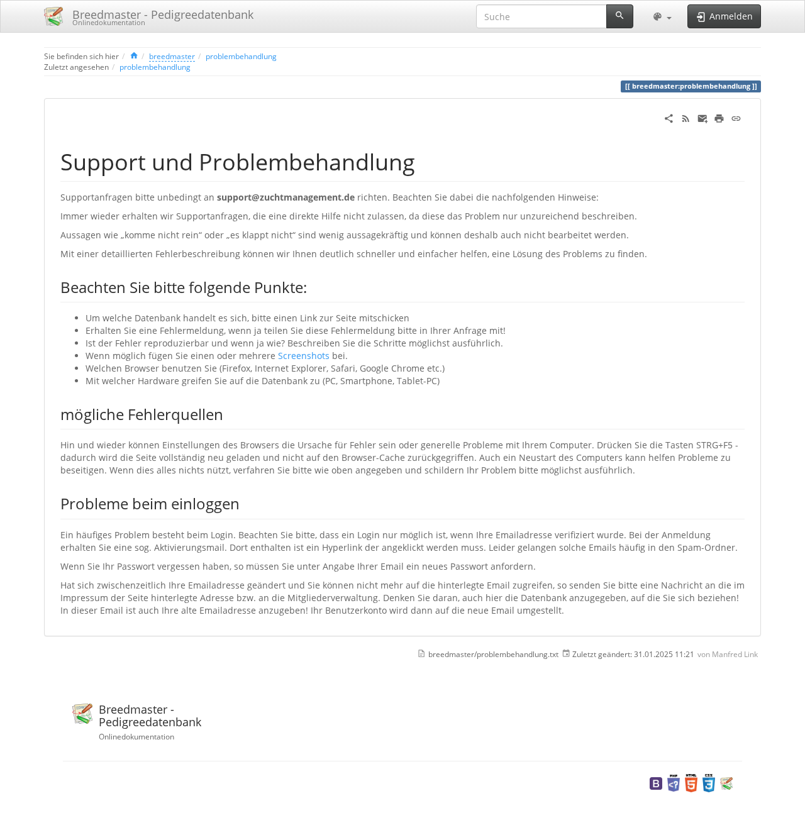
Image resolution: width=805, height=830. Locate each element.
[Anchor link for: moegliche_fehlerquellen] (230, 413)
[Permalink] (736, 117)
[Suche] (619, 16)
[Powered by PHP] (673, 782)
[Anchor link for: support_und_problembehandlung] (426, 160)
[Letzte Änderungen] (685, 117)
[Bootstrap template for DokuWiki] (656, 782)
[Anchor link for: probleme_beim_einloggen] (247, 503)
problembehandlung (241, 56)
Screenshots (304, 356)
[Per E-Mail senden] (702, 117)
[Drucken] (719, 117)
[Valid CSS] (708, 782)
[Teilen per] (668, 117)
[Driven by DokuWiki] (726, 782)
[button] (662, 16)
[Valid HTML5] (691, 782)
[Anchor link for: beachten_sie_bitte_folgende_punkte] (314, 286)
